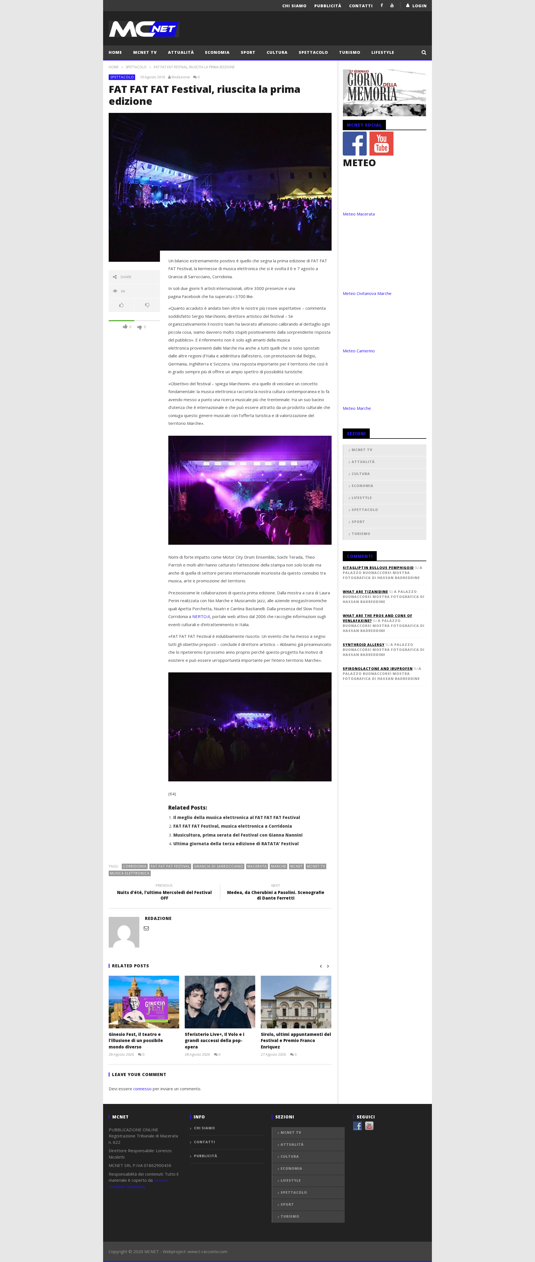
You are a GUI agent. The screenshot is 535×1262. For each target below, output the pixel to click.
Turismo (349, 52)
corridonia (135, 866)
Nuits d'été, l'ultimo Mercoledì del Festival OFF (164, 893)
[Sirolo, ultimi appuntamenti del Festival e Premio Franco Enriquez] (296, 1002)
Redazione (181, 76)
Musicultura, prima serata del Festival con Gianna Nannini (238, 835)
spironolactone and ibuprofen (378, 668)
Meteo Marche (357, 408)
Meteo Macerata (359, 214)
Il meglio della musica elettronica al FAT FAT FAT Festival (236, 817)
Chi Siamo (294, 5)
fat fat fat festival (170, 866)
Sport (248, 52)
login (419, 5)
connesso (142, 1088)
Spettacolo (313, 52)
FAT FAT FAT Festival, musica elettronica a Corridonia (232, 826)
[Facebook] (382, 5)
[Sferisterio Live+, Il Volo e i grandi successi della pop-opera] (220, 1002)
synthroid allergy (364, 644)
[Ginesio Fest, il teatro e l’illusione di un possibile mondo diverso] (144, 1002)
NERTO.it (201, 616)
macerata (257, 866)
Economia (217, 52)
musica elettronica (130, 873)
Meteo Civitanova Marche (367, 293)
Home (115, 52)
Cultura (277, 52)
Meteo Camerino (359, 350)
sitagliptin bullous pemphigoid (378, 567)
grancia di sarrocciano (218, 866)
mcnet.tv (316, 866)
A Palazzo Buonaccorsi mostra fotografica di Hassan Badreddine (382, 572)
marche (278, 866)
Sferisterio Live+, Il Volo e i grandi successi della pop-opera (214, 1040)
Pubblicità (327, 5)
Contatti (361, 5)
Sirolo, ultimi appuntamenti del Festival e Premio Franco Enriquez (296, 1040)
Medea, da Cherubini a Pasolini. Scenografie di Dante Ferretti (275, 893)
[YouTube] (392, 5)
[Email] (146, 928)
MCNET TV (145, 52)
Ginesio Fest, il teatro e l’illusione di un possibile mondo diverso (136, 1040)
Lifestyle (382, 52)
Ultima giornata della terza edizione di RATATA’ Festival (236, 843)
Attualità (181, 52)
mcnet (296, 866)
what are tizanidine (365, 591)
